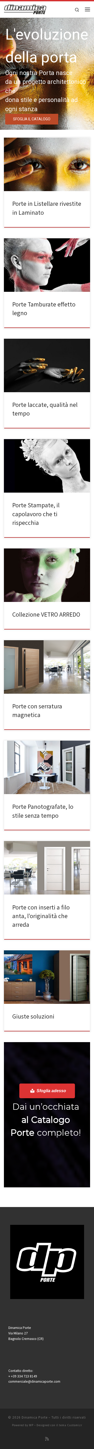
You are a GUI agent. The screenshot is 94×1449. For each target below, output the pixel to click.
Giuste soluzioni (33, 1016)
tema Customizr (70, 1425)
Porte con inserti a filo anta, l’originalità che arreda (41, 916)
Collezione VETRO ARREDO (46, 614)
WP (31, 1425)
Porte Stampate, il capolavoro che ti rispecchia (36, 513)
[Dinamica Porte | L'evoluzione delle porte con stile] (25, 8)
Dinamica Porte (35, 1417)
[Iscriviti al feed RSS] (47, 1439)
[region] (47, 74)
